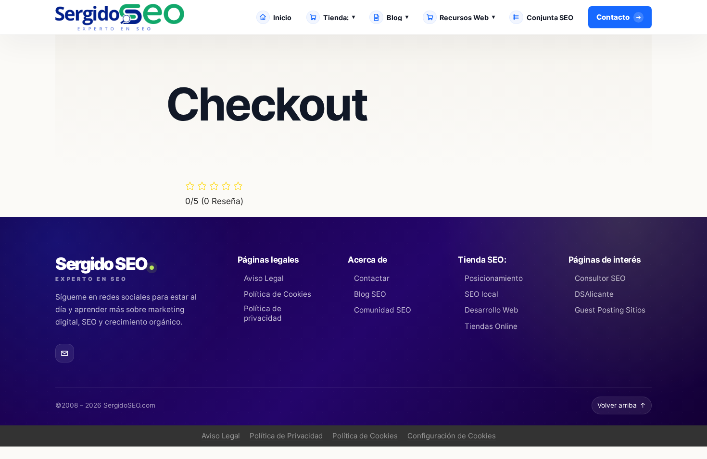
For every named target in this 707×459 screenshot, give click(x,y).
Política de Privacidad (286, 435)
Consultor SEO (600, 278)
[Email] (64, 353)
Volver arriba (621, 405)
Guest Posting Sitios (610, 309)
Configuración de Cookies (451, 435)
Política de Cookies (277, 294)
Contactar (372, 278)
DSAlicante (594, 294)
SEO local (481, 294)
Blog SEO (370, 294)
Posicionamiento (493, 278)
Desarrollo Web (491, 309)
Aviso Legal (264, 278)
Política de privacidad (263, 313)
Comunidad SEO (382, 309)
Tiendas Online (491, 326)
